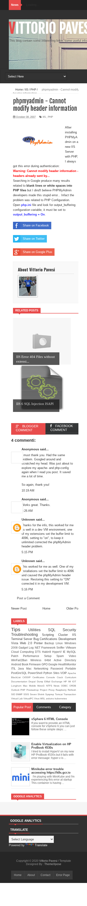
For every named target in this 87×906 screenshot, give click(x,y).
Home (46, 608)
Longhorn (17, 685)
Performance (33, 655)
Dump (41, 681)
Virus (37, 698)
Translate (41, 845)
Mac (30, 668)
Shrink (41, 694)
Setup (50, 655)
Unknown (28, 519)
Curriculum (70, 677)
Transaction (70, 694)
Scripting (50, 635)
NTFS (50, 685)
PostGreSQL (19, 672)
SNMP (19, 694)
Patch (17, 655)
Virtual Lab (17, 698)
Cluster (65, 635)
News (57, 685)
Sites (56, 672)
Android (16, 664)
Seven (34, 694)
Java (22, 668)
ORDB (72, 685)
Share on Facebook (36, 225)
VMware (71, 647)
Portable (70, 668)
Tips (19, 629)
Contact (45, 875)
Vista (15, 643)
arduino (50, 698)
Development (67, 639)
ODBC (65, 685)
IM (70, 681)
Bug (36, 639)
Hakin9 (47, 651)
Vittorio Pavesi (48, 860)
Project (44, 690)
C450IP (27, 677)
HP (66, 681)
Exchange (58, 681)
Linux (60, 643)
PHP (50, 116)
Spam (62, 655)
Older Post (73, 608)
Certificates (39, 677)
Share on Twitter (34, 238)
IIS (44, 116)
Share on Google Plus (37, 252)
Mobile (33, 685)
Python (48, 672)
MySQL (71, 651)
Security (69, 630)
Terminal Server (22, 639)
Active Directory (65, 660)
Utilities (38, 630)
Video (72, 655)
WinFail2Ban (21, 660)
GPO (45, 664)
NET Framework (46, 647)
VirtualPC (28, 698)
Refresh (72, 690)
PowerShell (35, 672)
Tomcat (59, 694)
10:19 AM (28, 490)
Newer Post (19, 608)
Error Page (63, 875)
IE (65, 651)
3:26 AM (27, 510)
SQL (55, 630)
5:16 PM (27, 589)
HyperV (57, 651)
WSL (43, 698)
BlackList (17, 677)
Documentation (20, 681)
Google (53, 664)
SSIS (26, 694)
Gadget (24, 647)
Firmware (35, 664)
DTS (38, 651)
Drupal (33, 681)
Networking (42, 668)
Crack (61, 677)
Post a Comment (28, 598)
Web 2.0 (27, 643)
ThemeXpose (52, 864)
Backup (50, 643)
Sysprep (50, 694)
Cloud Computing (23, 651)
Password (58, 668)
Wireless (37, 660)
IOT (74, 681)
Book (25, 664)
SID (13, 694)
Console (51, 677)
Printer (39, 643)
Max (26, 685)
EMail (48, 681)
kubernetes (61, 698)
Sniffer (60, 647)
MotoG (41, 685)
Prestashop (33, 690)
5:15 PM (27, 552)
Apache (72, 673)
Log (32, 647)
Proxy (52, 690)
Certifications (49, 639)
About (31, 875)
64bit (49, 660)
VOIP (64, 672)
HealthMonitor (67, 664)
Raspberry (62, 690)
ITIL (14, 668)
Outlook (16, 690)
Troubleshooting (26, 635)
